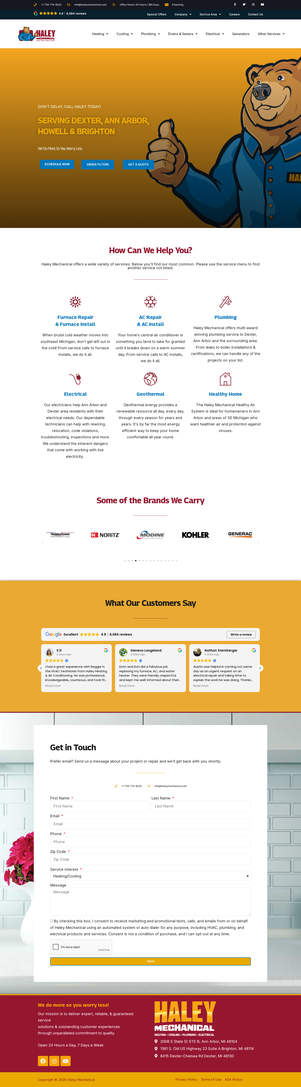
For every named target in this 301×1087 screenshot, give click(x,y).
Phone (56, 834)
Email (55, 816)
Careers (234, 14)
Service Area (208, 14)
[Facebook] (43, 1061)
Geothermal (150, 394)
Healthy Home (225, 394)
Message (58, 885)
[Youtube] (262, 4)
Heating (98, 34)
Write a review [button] (241, 634)
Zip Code (58, 851)
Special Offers (156, 14)
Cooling (123, 34)
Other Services (269, 34)
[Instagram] (253, 4)
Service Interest (64, 869)
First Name (60, 798)
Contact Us (255, 14)
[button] (60, 13)
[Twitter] (244, 4)
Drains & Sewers (181, 34)
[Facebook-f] (235, 4)
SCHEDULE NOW (57, 164)
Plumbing (148, 34)
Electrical (213, 34)
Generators (241, 34)
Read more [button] (53, 686)
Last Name (161, 798)
